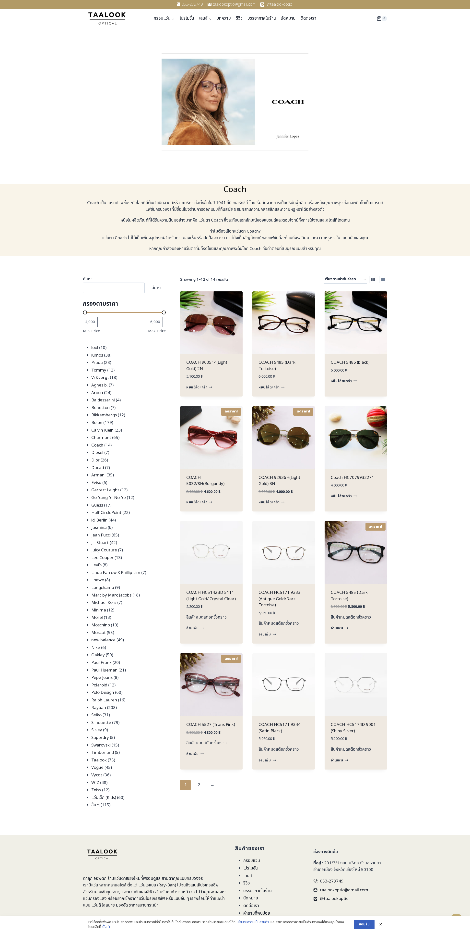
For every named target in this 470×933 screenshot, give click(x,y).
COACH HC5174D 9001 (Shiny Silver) (353, 728)
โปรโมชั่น (187, 18)
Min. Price (91, 331)
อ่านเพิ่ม (192, 628)
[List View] (383, 279)
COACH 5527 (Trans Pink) (210, 725)
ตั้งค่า (106, 926)
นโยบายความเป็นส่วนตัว (253, 922)
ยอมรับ (364, 924)
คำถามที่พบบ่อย (256, 913)
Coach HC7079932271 (352, 477)
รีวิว (239, 18)
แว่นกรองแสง (94, 899)
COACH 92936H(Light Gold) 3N (279, 480)
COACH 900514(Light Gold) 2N (206, 365)
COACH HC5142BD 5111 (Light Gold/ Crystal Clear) (211, 595)
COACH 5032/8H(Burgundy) (205, 480)
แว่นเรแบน (147, 885)
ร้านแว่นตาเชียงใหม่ (124, 878)
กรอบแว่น (251, 861)
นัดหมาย (288, 18)
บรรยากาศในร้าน (261, 18)
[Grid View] (373, 279)
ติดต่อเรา (308, 18)
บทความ (224, 18)
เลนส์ (247, 876)
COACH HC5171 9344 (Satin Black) (279, 728)
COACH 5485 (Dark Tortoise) (276, 365)
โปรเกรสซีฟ (208, 885)
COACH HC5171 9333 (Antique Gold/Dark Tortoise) (279, 598)
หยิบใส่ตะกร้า (197, 387)
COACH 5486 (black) (350, 362)
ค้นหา (88, 279)
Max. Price (157, 331)
